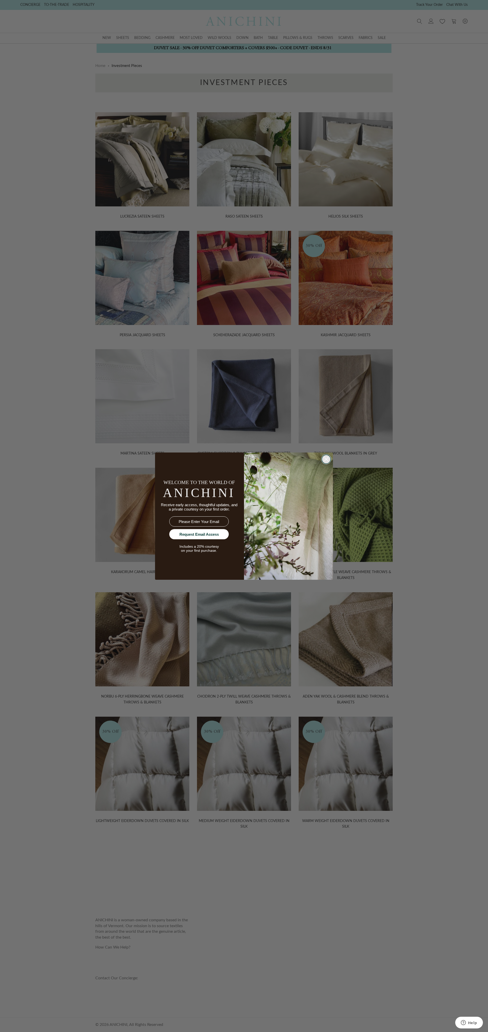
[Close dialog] (326, 459)
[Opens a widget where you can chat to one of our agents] (469, 1023)
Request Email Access (199, 534)
